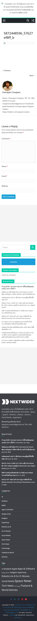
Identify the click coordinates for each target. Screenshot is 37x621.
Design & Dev (6, 514)
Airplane (5, 501)
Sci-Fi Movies (6, 531)
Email (4, 176)
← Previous (6, 70)
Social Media (6, 535)
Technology (6, 548)
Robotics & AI (6, 527)
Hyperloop (5, 522)
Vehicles (4, 557)
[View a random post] (32, 20)
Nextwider (13, 262)
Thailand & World (8, 553)
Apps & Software (7, 510)
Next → (32, 75)
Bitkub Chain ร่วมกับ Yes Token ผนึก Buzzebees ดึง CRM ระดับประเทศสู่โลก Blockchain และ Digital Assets (18, 305)
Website (5, 186)
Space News (6, 540)
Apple (4, 505)
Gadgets (4, 518)
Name (5, 166)
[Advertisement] (18, 223)
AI (2, 497)
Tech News (5, 544)
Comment (6, 139)
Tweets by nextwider (9, 275)
